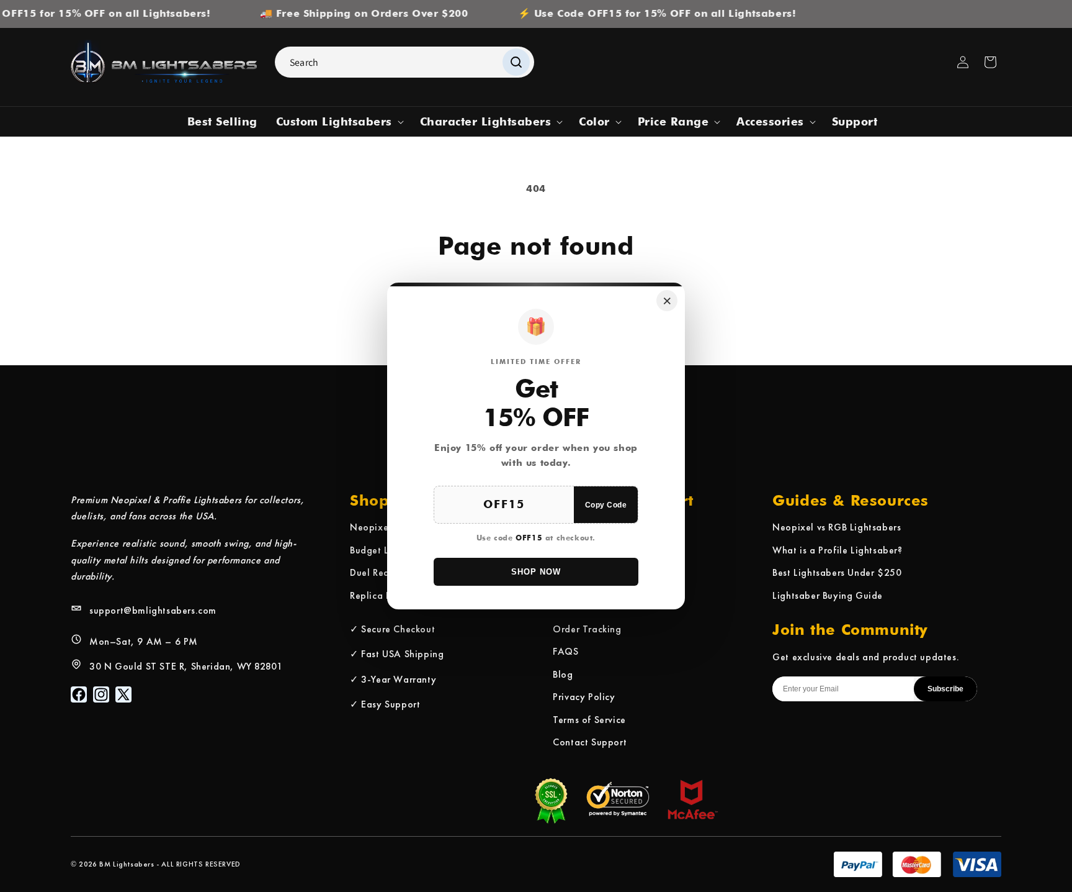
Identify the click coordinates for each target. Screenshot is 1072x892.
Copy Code (606, 505)
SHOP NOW (536, 571)
